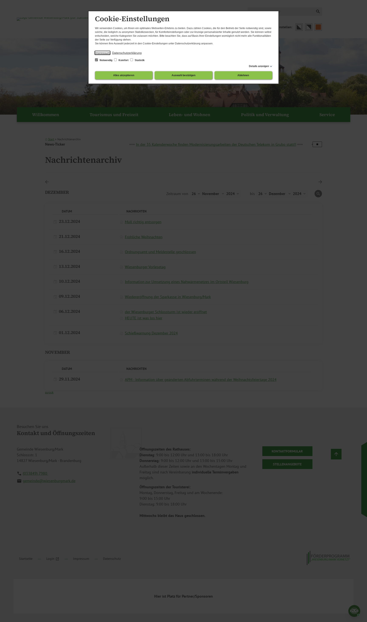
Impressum (102, 53)
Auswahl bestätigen (183, 75)
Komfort (123, 60)
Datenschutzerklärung (127, 53)
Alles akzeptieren (123, 75)
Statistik (139, 60)
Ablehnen (243, 75)
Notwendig (106, 60)
